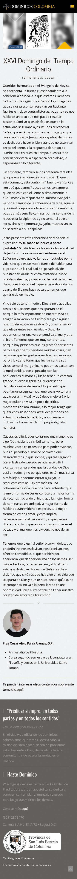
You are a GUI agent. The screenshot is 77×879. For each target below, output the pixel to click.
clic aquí (17, 689)
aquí (24, 808)
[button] (72, 6)
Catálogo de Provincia (18, 858)
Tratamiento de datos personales (27, 865)
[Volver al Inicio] (29, 6)
